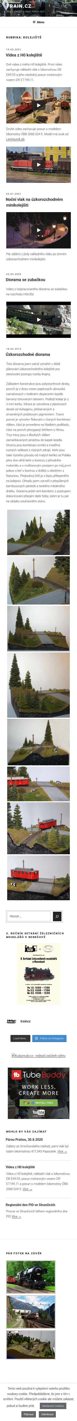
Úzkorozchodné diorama (28, 354)
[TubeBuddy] (38, 1118)
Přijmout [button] (28, 1414)
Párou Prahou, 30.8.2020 (24, 1140)
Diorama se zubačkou (25, 279)
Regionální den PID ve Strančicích (30, 1205)
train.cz (19, 6)
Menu (40, 22)
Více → (62, 1151)
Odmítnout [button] (47, 1414)
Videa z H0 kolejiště (24, 55)
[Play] (39, 105)
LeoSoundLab (15, 139)
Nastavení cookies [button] (53, 1405)
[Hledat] (57, 916)
